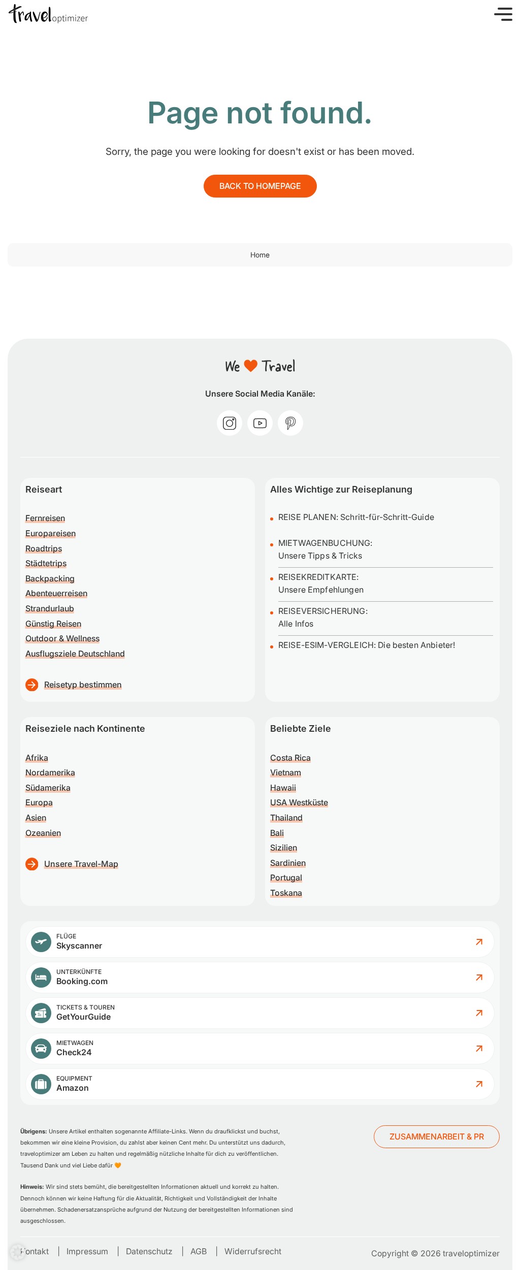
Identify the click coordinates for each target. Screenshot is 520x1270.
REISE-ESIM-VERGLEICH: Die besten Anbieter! (366, 645)
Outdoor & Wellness (62, 638)
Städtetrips (46, 563)
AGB (198, 1251)
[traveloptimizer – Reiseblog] (48, 14)
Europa (39, 802)
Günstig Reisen (53, 623)
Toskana (286, 893)
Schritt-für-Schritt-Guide (387, 517)
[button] (503, 13)
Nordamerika (50, 772)
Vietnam (285, 772)
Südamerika (48, 788)
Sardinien (288, 863)
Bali (277, 833)
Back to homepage (260, 186)
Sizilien (283, 847)
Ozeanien (43, 833)
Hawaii (283, 788)
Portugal (286, 877)
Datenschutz (149, 1251)
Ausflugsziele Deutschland (75, 653)
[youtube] (260, 423)
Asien (35, 817)
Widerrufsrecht (252, 1251)
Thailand (286, 817)
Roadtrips (43, 548)
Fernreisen (45, 518)
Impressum (87, 1251)
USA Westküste (299, 802)
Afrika (36, 758)
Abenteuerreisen (56, 593)
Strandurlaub (49, 608)
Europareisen (50, 533)
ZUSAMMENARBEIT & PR (436, 1136)
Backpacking (50, 578)
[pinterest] (290, 423)
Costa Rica (290, 758)
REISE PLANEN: (309, 517)
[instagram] (229, 423)
